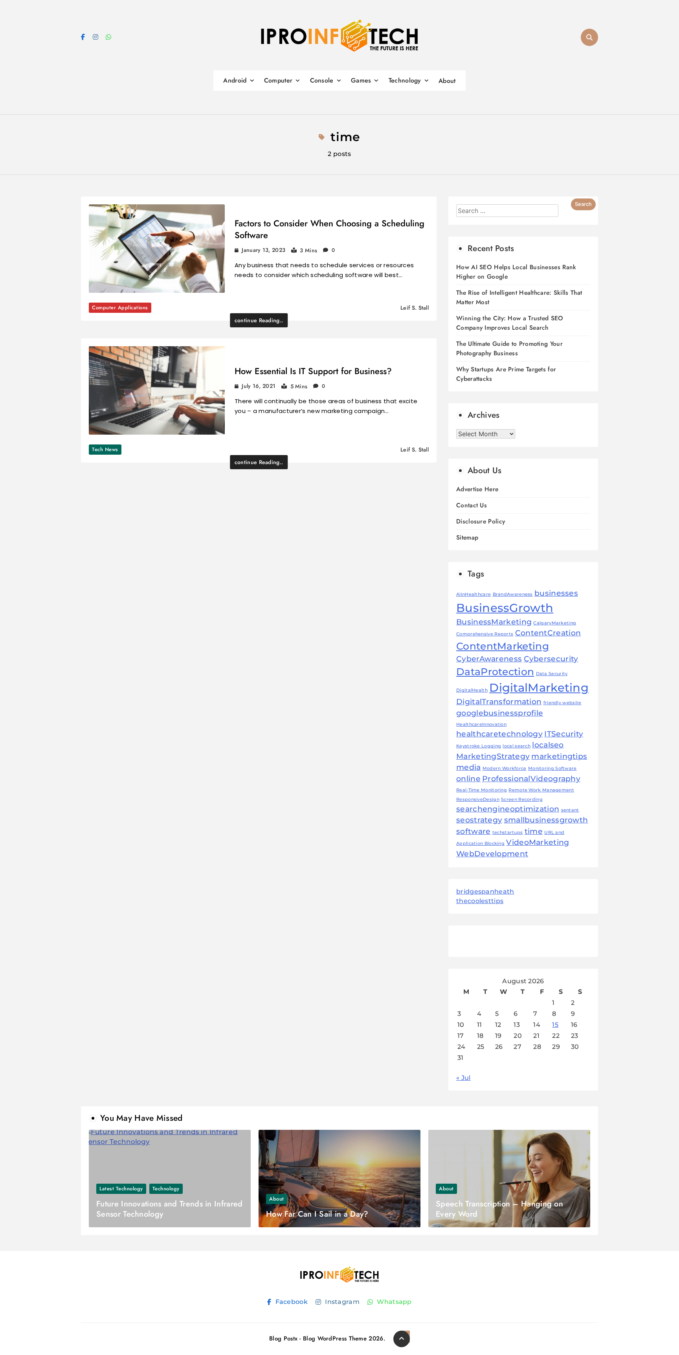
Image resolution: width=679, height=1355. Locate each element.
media (468, 767)
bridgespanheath (485, 891)
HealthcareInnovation (481, 724)
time (534, 831)
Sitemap (467, 537)
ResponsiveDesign (477, 799)
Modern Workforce (505, 768)
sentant (570, 810)
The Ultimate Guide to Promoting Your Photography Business (509, 348)
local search (516, 746)
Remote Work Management (541, 790)
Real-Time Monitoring (481, 790)
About (447, 80)
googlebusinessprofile (499, 713)
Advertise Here (477, 489)
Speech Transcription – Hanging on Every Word (499, 1209)
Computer (278, 80)
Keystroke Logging (478, 746)
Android (234, 80)
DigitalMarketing (539, 687)
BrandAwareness (513, 594)
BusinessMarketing (494, 621)
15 (555, 1024)
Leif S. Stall (414, 308)
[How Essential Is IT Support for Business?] (157, 390)
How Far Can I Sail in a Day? (317, 1214)
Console (322, 80)
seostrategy (479, 819)
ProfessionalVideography (531, 778)
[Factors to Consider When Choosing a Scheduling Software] (157, 248)
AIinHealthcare (473, 594)
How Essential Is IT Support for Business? (313, 371)
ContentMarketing (502, 646)
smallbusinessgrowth (546, 819)
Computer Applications (120, 307)
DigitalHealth (472, 690)
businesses (556, 593)
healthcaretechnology (499, 733)
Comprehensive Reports (484, 634)
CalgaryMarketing (554, 623)
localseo (547, 744)
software (473, 831)
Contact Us (471, 505)
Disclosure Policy (480, 521)
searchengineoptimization (507, 808)
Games (361, 80)
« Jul (463, 1077)
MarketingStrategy (493, 756)
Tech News (105, 449)
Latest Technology (121, 1188)
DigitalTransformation (498, 701)
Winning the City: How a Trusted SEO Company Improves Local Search (509, 323)
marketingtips (559, 756)
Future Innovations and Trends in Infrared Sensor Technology (169, 1209)
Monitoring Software (552, 768)
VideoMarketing (537, 842)
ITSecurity (563, 733)
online (468, 778)
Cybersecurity (551, 658)
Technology (405, 80)
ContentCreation (548, 632)
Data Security (552, 673)
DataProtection (495, 672)
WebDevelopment (492, 853)
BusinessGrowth (504, 608)
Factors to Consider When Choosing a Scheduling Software (329, 229)
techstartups (507, 832)
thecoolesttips (479, 901)
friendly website (562, 702)
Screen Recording (522, 799)
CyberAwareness (489, 658)
